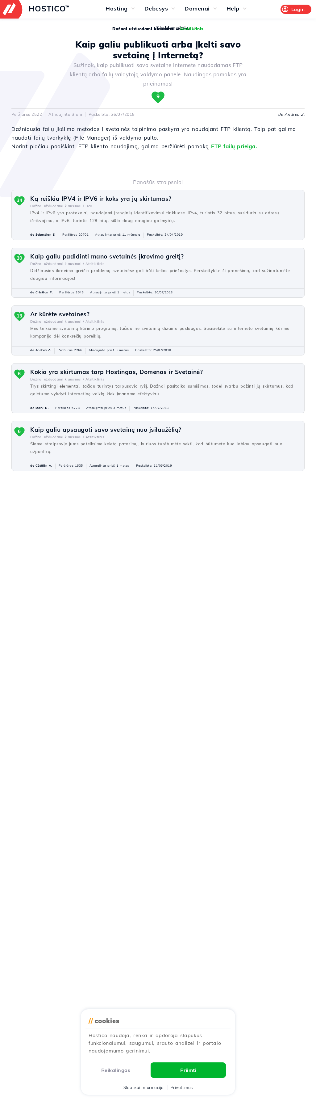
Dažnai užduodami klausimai (143, 28)
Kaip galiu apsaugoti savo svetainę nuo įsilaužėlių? (105, 429)
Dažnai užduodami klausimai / (57, 206)
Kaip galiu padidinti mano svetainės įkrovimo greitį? (107, 256)
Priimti (188, 1070)
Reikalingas (116, 1070)
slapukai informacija (143, 1087)
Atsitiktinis (94, 264)
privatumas (182, 1087)
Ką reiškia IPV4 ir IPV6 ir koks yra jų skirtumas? (101, 198)
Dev (88, 206)
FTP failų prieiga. (234, 146)
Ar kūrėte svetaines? (59, 314)
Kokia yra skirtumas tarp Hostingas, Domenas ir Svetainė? (116, 372)
